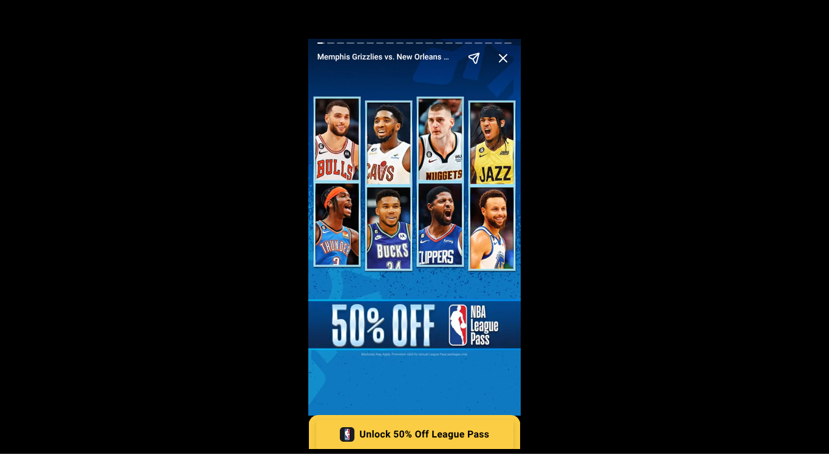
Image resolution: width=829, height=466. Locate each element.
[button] (415, 434)
